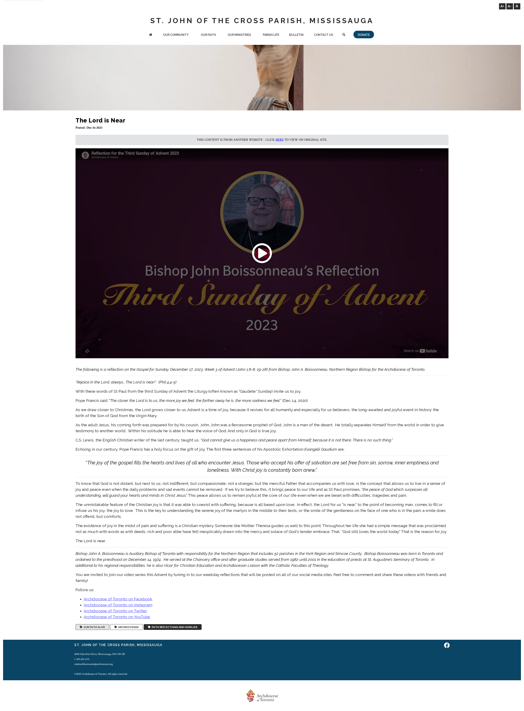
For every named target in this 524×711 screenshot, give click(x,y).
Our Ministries (239, 34)
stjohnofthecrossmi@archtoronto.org (93, 664)
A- (510, 6)
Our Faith (208, 34)
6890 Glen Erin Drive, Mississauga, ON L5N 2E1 (99, 654)
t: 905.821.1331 (81, 659)
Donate (364, 34)
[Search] (344, 35)
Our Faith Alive (93, 627)
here (280, 140)
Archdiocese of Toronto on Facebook (118, 599)
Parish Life (271, 34)
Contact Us (323, 34)
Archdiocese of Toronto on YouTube (117, 617)
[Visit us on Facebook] (447, 645)
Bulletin (296, 34)
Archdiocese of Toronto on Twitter (115, 611)
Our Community (176, 34)
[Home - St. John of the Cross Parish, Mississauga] (150, 35)
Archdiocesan (128, 627)
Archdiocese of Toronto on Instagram (118, 605)
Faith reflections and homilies (173, 627)
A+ (502, 6)
